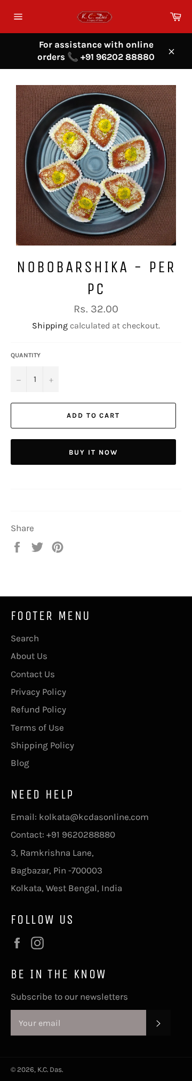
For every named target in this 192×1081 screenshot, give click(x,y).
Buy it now (93, 452)
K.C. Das (49, 1069)
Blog (20, 762)
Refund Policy (38, 709)
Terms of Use (37, 727)
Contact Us (33, 674)
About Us (29, 655)
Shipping (50, 325)
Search (25, 638)
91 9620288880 (83, 834)
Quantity (26, 355)
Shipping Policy (42, 745)
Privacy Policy (38, 691)
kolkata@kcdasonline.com (94, 816)
